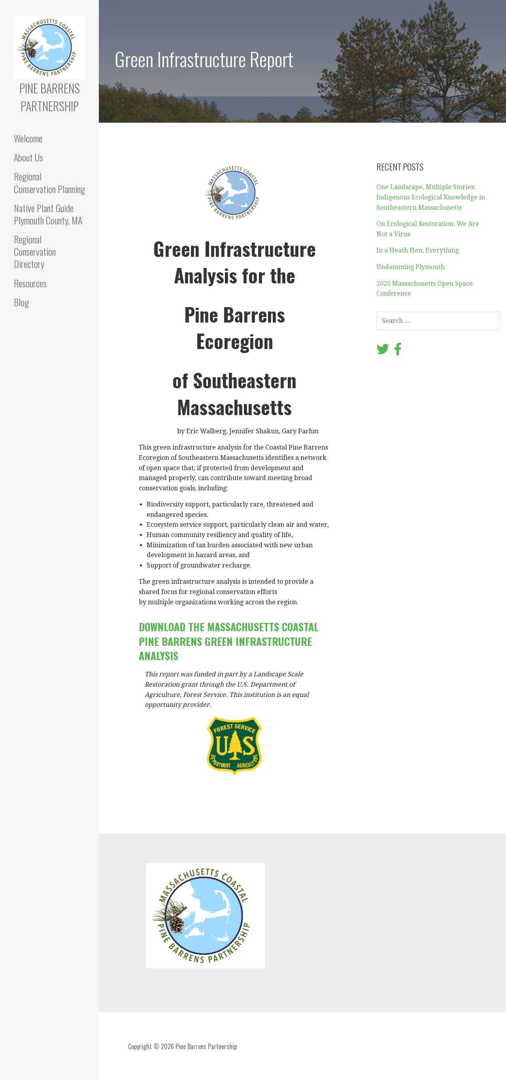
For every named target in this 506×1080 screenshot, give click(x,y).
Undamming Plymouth (410, 267)
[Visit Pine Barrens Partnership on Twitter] (382, 351)
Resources (30, 283)
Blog (21, 302)
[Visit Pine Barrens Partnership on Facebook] (398, 351)
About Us (28, 157)
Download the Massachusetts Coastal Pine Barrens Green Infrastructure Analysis (229, 641)
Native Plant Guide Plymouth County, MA (48, 214)
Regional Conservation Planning (49, 182)
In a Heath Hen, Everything (417, 250)
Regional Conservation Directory (35, 251)
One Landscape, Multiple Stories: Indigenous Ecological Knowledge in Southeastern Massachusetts (430, 197)
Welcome (28, 138)
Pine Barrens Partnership (49, 97)
